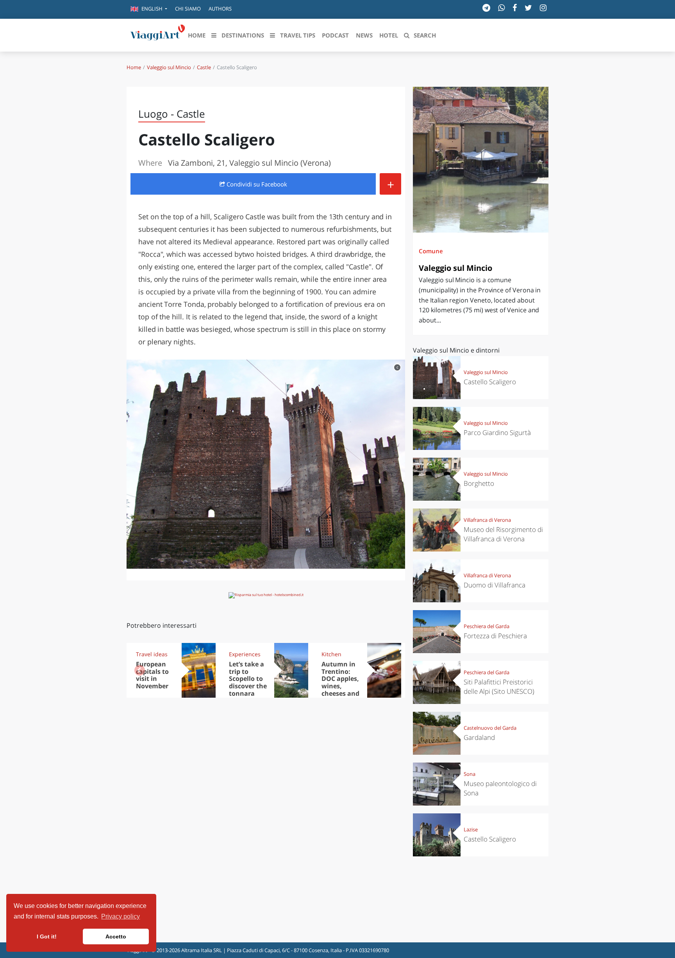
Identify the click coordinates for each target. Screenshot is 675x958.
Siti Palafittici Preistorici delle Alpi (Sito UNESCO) (499, 686)
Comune (431, 251)
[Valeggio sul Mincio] (480, 160)
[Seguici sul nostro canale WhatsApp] (501, 7)
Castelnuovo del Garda (490, 727)
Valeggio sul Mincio (169, 67)
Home (134, 67)
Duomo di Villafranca (494, 584)
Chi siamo (188, 8)
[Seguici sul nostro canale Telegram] (486, 7)
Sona (469, 773)
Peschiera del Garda (486, 626)
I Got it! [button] (47, 936)
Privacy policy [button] (120, 916)
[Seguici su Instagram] (543, 7)
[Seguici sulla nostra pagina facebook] (515, 7)
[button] (149, 9)
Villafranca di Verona (487, 519)
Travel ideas (152, 654)
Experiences (245, 654)
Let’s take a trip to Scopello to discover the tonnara (248, 679)
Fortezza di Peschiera (495, 635)
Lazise (471, 829)
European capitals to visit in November (152, 675)
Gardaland (479, 737)
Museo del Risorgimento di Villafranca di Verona (503, 534)
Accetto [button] (115, 936)
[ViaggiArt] (157, 34)
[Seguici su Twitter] (528, 7)
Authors (220, 8)
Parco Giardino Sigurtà (497, 432)
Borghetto (479, 483)
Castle (204, 67)
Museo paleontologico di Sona (500, 788)
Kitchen (331, 654)
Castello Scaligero (490, 381)
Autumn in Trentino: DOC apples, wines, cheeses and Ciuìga (340, 682)
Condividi (256, 184)
